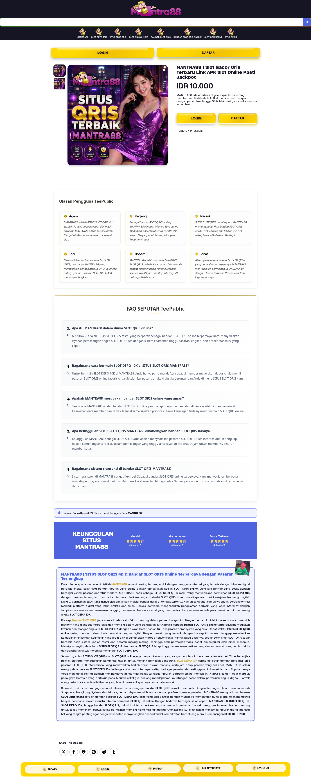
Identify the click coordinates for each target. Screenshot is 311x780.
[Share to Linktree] (83, 751)
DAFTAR (208, 52)
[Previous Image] (70, 115)
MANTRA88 (119, 584)
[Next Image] (165, 115)
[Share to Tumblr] (114, 751)
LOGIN (102, 52)
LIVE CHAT (263, 768)
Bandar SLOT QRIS (84, 620)
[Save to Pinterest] (93, 751)
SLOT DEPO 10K (187, 660)
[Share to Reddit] (104, 751)
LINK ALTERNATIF (210, 767)
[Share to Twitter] (63, 751)
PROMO (52, 768)
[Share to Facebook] (73, 751)
